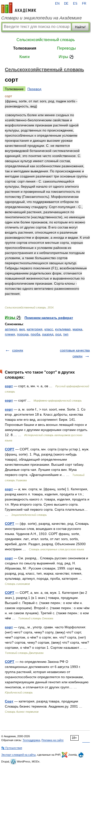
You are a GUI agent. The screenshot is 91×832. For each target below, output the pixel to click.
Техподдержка (31, 740)
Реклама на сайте (52, 740)
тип (65, 334)
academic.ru (18, 7)
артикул (11, 329)
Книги (24, 57)
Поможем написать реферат (49, 318)
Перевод (34, 89)
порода (23, 334)
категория (34, 329)
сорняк (17, 350)
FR (84, 3)
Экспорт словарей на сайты (18, 754)
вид (22, 329)
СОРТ (9, 449)
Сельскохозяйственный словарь (46, 40)
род (58, 334)
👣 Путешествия (11, 747)
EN (57, 3)
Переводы (66, 48)
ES (75, 3)
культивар (63, 329)
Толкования (24, 48)
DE (66, 3)
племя (10, 334)
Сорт (9, 701)
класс (48, 329)
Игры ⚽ (66, 57)
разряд (47, 334)
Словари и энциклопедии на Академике (41, 18)
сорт (9, 386)
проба (35, 334)
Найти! (80, 27)
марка (77, 329)
